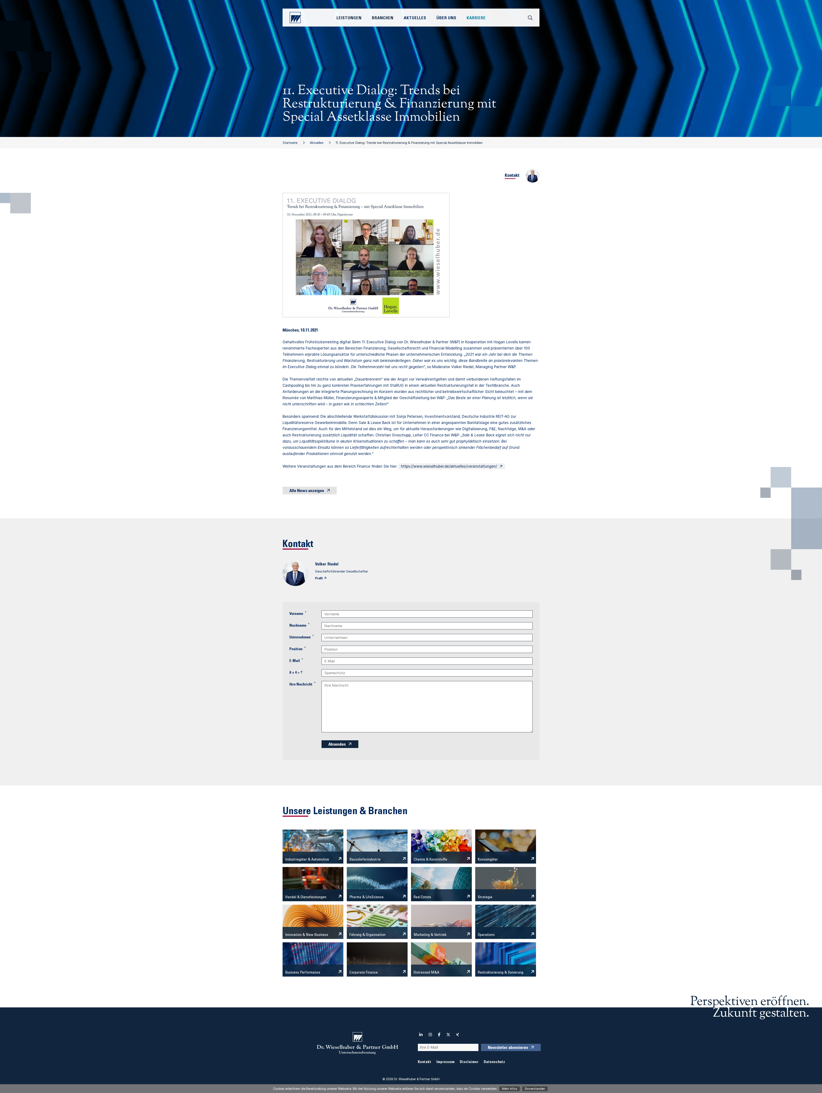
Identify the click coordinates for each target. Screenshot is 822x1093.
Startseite (290, 143)
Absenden (337, 745)
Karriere (476, 18)
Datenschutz (494, 1062)
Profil (319, 578)
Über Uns (446, 18)
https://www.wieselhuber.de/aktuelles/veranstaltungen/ (449, 466)
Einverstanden (535, 1088)
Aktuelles (316, 143)
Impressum (445, 1062)
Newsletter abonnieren (508, 1048)
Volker (320, 564)
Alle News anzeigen (306, 491)
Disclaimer (469, 1062)
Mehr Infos (509, 1088)
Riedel (333, 564)
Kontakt (424, 1062)
